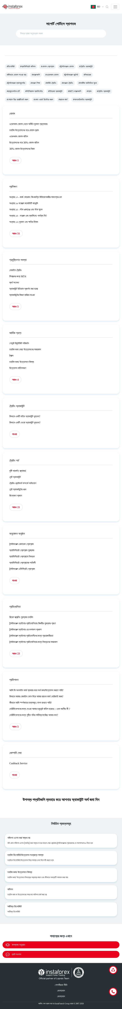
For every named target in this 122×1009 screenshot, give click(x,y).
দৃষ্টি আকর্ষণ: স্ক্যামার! (17, 470)
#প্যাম (89, 91)
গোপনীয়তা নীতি (61, 985)
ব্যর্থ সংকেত (14, 282)
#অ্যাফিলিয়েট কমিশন (27, 66)
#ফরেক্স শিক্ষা (35, 83)
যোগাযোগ (61, 990)
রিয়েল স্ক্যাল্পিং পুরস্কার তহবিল (21, 617)
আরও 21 (16, 507)
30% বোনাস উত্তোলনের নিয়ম (21, 148)
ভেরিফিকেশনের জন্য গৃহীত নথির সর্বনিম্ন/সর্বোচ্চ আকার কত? (33, 715)
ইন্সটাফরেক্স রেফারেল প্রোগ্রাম (21, 544)
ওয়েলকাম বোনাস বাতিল (18, 136)
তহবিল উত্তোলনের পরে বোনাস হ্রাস (24, 130)
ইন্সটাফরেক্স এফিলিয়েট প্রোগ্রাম (22, 568)
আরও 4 (15, 379)
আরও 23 (16, 653)
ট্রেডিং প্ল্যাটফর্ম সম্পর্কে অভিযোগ (22, 483)
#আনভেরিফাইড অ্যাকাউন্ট (82, 99)
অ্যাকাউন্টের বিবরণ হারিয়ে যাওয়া (22, 295)
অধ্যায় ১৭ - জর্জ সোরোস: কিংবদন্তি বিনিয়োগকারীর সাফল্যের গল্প (35, 197)
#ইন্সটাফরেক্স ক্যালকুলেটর (16, 83)
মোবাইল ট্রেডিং (15, 270)
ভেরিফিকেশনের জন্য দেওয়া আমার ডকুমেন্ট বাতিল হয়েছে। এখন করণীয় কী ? (39, 708)
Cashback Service (18, 763)
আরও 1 (15, 160)
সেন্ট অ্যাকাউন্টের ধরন (17, 489)
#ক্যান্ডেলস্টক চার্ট (13, 91)
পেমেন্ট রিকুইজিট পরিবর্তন (19, 343)
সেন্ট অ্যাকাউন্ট (15, 477)
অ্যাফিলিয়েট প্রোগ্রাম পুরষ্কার (21, 550)
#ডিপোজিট (11, 66)
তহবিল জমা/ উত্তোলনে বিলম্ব (21, 361)
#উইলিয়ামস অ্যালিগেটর (34, 91)
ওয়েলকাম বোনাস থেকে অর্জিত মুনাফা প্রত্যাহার (28, 124)
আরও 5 (15, 306)
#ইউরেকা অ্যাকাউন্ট (55, 91)
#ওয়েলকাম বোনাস (51, 75)
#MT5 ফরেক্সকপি (74, 91)
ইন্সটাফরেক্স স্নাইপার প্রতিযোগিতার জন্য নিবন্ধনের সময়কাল (33, 642)
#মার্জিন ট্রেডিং (51, 83)
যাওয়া (14, 434)
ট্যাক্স (11, 355)
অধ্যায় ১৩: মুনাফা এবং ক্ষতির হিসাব (23, 222)
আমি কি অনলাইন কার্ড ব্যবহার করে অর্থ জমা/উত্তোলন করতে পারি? (36, 690)
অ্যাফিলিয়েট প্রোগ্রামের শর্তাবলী (22, 562)
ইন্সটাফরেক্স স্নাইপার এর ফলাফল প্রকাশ (25, 629)
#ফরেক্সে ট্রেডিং (67, 83)
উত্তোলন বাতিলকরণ (17, 368)
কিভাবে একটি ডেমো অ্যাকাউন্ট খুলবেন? (24, 422)
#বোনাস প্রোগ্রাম (47, 66)
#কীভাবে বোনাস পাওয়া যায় (16, 75)
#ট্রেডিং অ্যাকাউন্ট (86, 66)
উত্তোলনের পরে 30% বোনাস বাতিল (24, 142)
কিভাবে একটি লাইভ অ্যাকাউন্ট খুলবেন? (24, 416)
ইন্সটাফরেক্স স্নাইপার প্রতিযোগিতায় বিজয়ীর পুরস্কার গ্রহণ (32, 623)
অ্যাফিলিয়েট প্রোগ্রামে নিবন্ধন (22, 556)
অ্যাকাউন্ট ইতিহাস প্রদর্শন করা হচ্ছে (23, 288)
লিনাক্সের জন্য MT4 (17, 276)
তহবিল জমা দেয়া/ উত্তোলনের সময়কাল (25, 349)
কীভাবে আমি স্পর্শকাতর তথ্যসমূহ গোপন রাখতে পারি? (30, 702)
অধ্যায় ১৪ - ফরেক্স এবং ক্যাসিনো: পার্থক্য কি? (28, 215)
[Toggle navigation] (115, 7)
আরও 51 (16, 233)
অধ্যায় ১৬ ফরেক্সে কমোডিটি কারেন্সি (23, 203)
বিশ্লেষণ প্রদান (15, 495)
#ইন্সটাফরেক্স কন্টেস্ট (71, 75)
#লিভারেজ (87, 75)
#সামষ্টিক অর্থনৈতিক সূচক (88, 83)
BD (98, 7)
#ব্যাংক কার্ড (63, 99)
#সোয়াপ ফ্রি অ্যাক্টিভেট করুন (17, 99)
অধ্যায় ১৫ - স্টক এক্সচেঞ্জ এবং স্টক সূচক (25, 209)
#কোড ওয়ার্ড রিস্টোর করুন (43, 99)
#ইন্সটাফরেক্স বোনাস (67, 66)
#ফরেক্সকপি (36, 75)
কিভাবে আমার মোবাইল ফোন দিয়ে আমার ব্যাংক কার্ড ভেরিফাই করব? (36, 696)
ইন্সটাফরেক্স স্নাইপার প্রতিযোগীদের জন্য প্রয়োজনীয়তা (31, 635)
